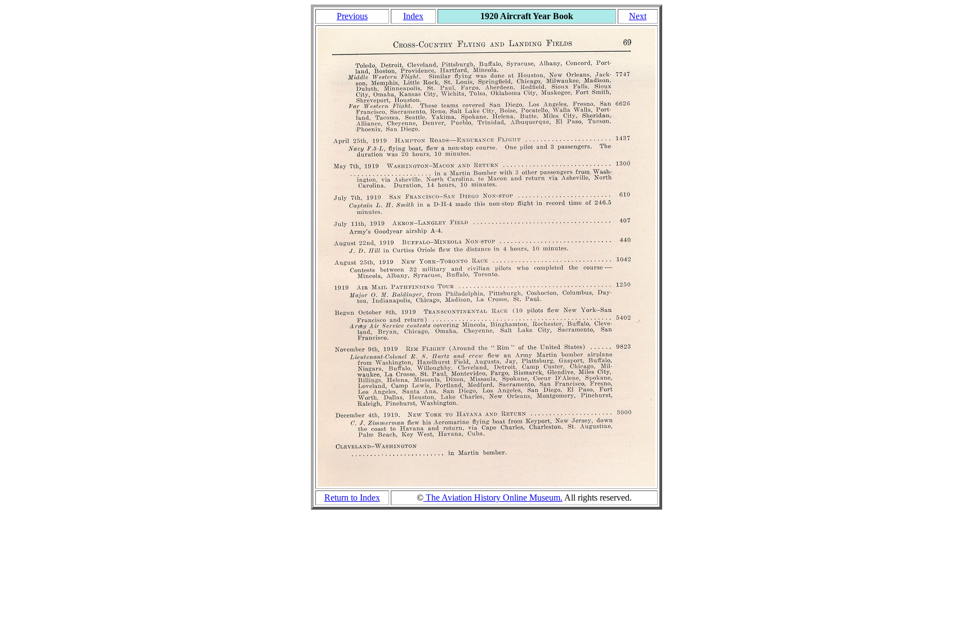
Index (413, 16)
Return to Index (352, 497)
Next (637, 16)
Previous (352, 16)
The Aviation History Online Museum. (493, 497)
